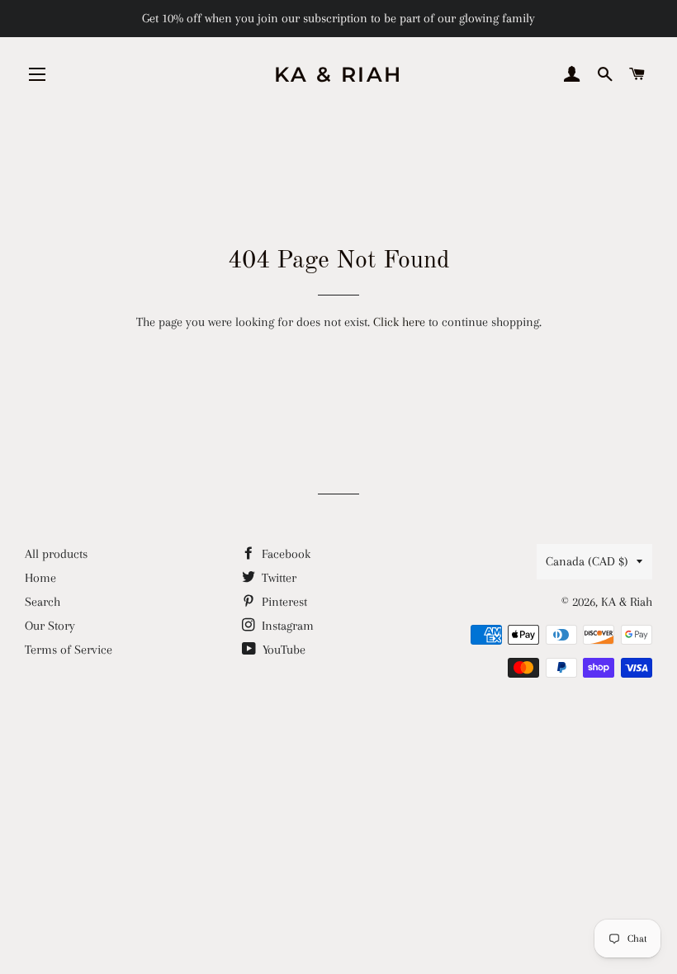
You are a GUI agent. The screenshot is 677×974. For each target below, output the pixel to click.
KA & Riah (338, 74)
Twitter (277, 577)
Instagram (286, 625)
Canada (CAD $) (587, 561)
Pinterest (282, 601)
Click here (399, 321)
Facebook (284, 553)
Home (40, 577)
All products (56, 553)
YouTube (282, 649)
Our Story (50, 625)
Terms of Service (68, 649)
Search (42, 601)
